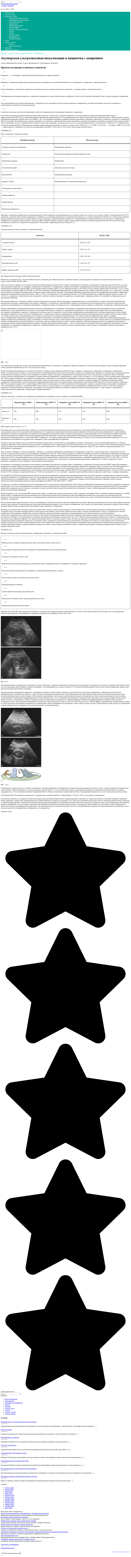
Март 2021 (8, 1493)
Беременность (14, 37)
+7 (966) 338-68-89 (7, 6)
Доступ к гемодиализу (8, 1445)
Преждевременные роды (9, 1535)
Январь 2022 (9, 1489)
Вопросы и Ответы (11, 49)
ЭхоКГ (11, 33)
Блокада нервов (6, 1430)
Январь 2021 (9, 1497)
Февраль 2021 (10, 1495)
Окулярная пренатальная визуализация (14, 1517)
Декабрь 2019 (9, 1502)
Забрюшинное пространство (19, 20)
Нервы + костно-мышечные (18, 29)
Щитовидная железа (16, 25)
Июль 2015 (9, 1508)
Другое (7, 1405)
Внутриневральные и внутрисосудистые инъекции (19, 1469)
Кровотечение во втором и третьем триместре (17, 1524)
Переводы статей (11, 16)
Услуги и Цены (10, 14)
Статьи (11, 44)
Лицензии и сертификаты (10, 1544)
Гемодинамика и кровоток (10, 1437)
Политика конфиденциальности (121, 1551)
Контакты (8, 48)
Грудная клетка (14, 35)
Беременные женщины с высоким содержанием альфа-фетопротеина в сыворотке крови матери (34, 1532)
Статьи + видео (10, 42)
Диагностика (9, 13)
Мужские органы (15, 38)
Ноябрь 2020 (9, 1501)
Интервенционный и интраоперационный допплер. (19, 1476)
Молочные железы (15, 22)
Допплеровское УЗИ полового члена (14, 1453)
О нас (7, 40)
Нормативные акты (7, 1548)
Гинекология (13, 24)
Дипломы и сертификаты (14, 1403)
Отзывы (8, 1406)
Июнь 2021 (9, 1491)
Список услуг (10, 1408)
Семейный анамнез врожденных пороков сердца (18, 1539)
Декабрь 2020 (9, 1499)
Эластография (14, 27)
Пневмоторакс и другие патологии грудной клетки (19, 1422)
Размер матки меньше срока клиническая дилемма (18, 1521)
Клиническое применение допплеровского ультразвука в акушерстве (25, 1513)
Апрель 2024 (9, 1488)
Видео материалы (15, 46)
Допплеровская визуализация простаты (14, 1461)
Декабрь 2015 (9, 1506)
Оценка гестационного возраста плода (14, 1528)
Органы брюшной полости (18, 18)
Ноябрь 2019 (9, 1504)
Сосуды (11, 31)
